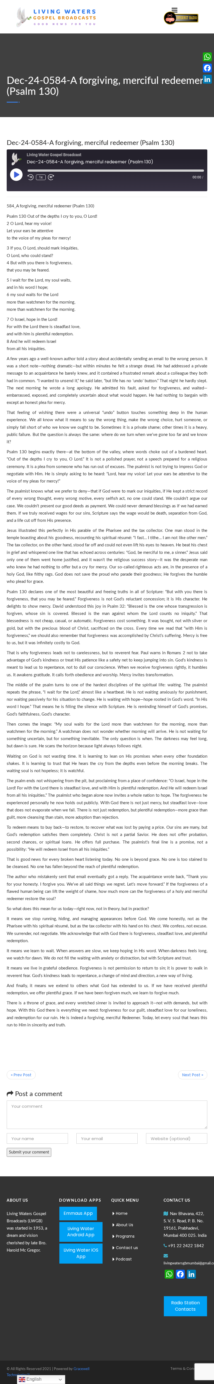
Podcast (124, 1259)
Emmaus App (78, 1213)
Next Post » (192, 1075)
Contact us (127, 1247)
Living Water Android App (80, 1231)
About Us (124, 1225)
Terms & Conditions (188, 1368)
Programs (125, 1236)
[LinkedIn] (207, 79)
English (33, 1379)
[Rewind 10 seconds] (31, 177)
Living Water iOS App (81, 1253)
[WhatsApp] (207, 56)
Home (122, 1213)
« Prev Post (21, 1075)
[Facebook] (207, 68)
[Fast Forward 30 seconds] (51, 177)
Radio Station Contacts (185, 1306)
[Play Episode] (16, 174)
